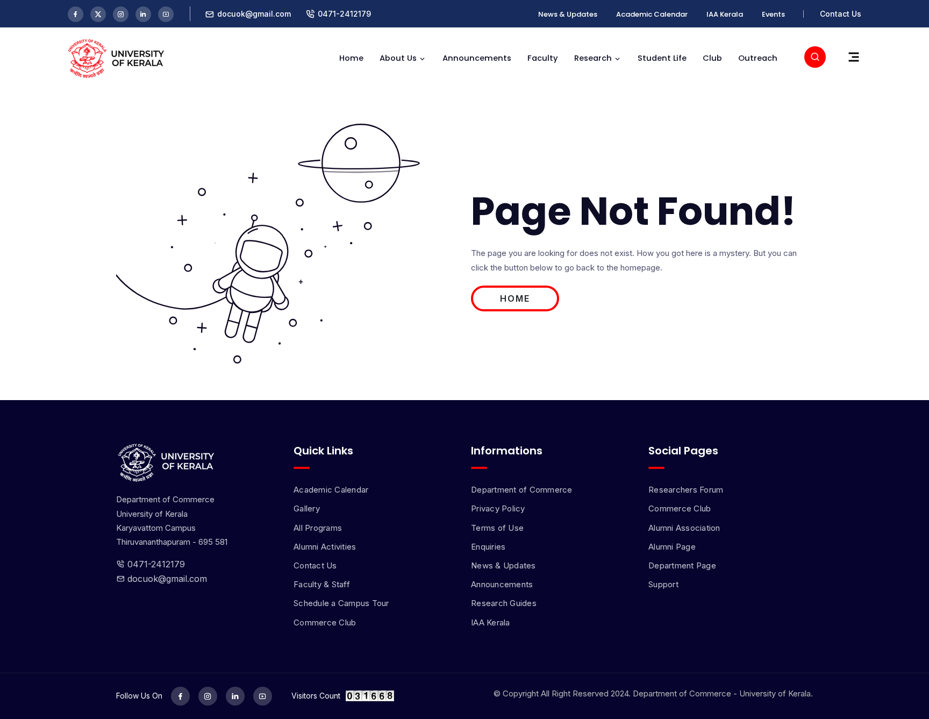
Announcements (476, 58)
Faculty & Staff (322, 584)
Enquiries (488, 547)
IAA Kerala (724, 14)
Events (773, 14)
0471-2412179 (344, 13)
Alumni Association (684, 528)
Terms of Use (497, 528)
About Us (398, 58)
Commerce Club (325, 622)
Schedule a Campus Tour (341, 603)
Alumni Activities (325, 547)
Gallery (307, 508)
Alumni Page (672, 547)
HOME (515, 298)
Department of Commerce (522, 490)
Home (351, 58)
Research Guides (504, 603)
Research (593, 58)
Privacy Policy (498, 508)
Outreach (757, 58)
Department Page (682, 565)
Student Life (662, 58)
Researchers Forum (685, 490)
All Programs (318, 528)
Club (712, 58)
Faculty (542, 58)
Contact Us (840, 13)
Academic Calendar (652, 14)
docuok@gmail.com (166, 578)
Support (663, 584)
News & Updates (567, 14)
